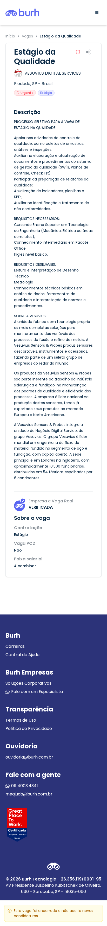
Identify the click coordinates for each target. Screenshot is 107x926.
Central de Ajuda (22, 655)
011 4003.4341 (24, 786)
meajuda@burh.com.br (28, 794)
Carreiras (15, 646)
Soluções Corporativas (28, 683)
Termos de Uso (20, 720)
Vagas (27, 36)
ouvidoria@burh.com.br (29, 757)
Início (10, 36)
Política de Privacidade (28, 728)
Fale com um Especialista (37, 692)
